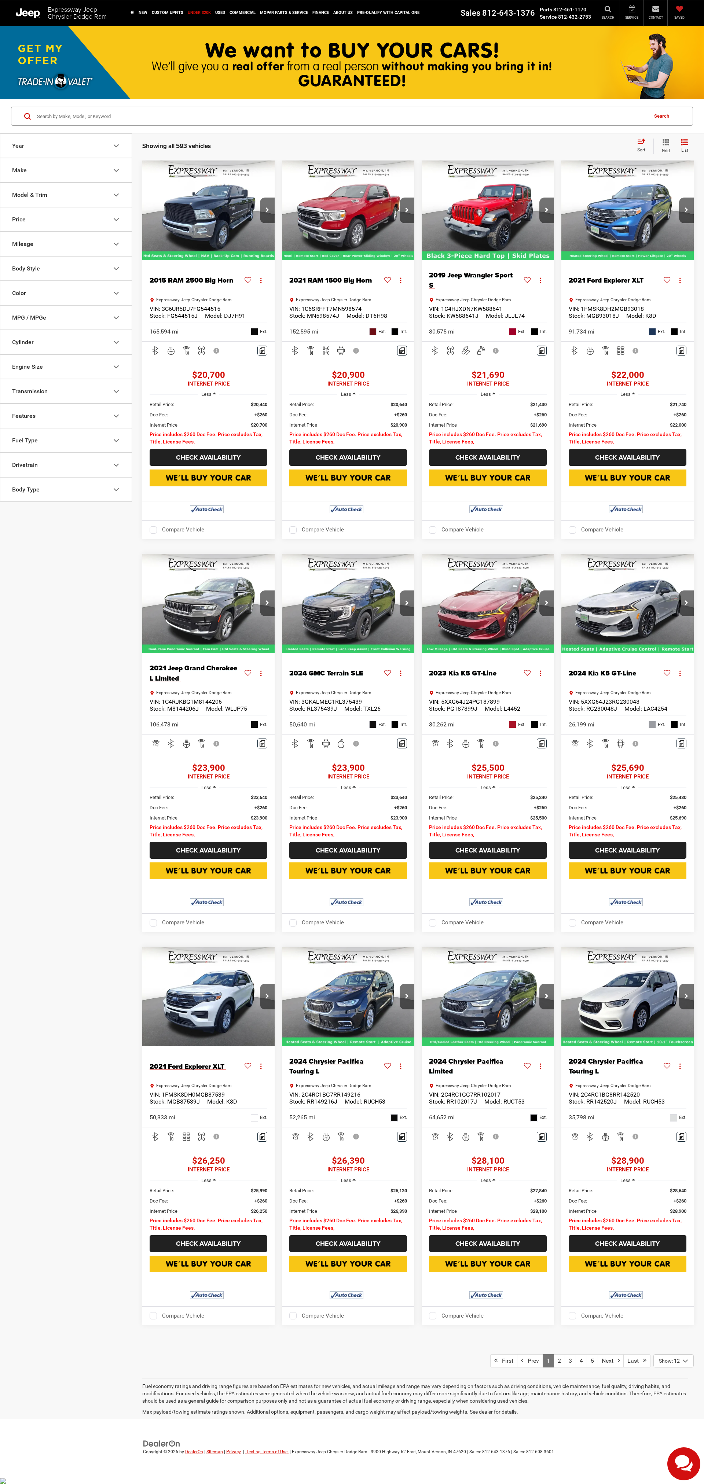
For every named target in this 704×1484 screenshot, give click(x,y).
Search (661, 116)
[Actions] (260, 280)
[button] (132, 13)
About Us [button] (343, 12)
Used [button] (220, 12)
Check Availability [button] (208, 457)
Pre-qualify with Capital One (388, 12)
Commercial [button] (243, 12)
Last (635, 1360)
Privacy (233, 1451)
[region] (208, 423)
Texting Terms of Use (267, 1451)
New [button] (143, 12)
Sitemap (214, 1451)
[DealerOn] (161, 1443)
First (505, 1360)
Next (610, 1360)
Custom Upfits (167, 12)
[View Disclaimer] (216, 350)
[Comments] (262, 351)
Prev (531, 1360)
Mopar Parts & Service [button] (284, 12)
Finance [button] (320, 12)
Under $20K (199, 12)
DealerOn (194, 1451)
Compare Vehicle (183, 529)
